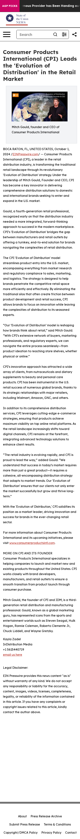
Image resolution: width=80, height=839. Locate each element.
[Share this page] (74, 34)
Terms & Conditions (57, 824)
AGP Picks (9, 6)
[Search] (55, 34)
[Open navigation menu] (6, 34)
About (22, 816)
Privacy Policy (51, 832)
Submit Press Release (24, 824)
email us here (12, 655)
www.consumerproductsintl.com (32, 543)
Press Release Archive (46, 816)
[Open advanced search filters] (64, 34)
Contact (71, 832)
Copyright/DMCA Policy (21, 832)
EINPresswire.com (25, 154)
